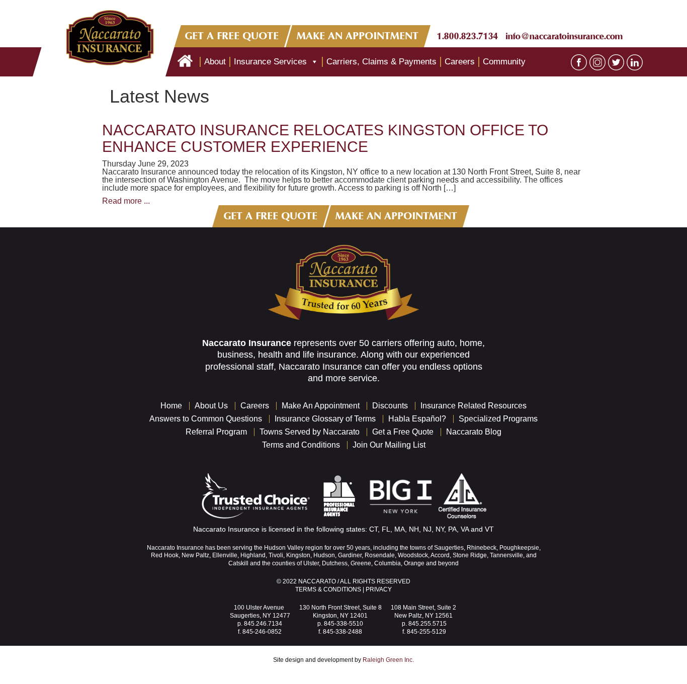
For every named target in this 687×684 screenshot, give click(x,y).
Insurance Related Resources (473, 405)
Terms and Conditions (301, 445)
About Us (211, 405)
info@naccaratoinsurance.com (564, 36)
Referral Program (216, 432)
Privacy (379, 589)
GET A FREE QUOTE (232, 36)
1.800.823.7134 (467, 36)
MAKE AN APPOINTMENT (358, 36)
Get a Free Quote (403, 432)
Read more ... (126, 201)
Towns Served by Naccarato (310, 432)
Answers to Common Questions (205, 418)
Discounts (390, 405)
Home (171, 405)
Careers (460, 61)
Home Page (185, 61)
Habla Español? (417, 418)
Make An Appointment (321, 405)
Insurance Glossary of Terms (325, 418)
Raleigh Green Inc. (388, 659)
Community (504, 61)
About (215, 61)
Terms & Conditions (328, 589)
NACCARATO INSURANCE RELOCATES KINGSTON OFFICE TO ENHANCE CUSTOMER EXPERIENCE (325, 138)
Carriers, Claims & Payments (381, 61)
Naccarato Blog (473, 432)
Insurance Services (270, 61)
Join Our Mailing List (389, 445)
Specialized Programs (498, 418)
